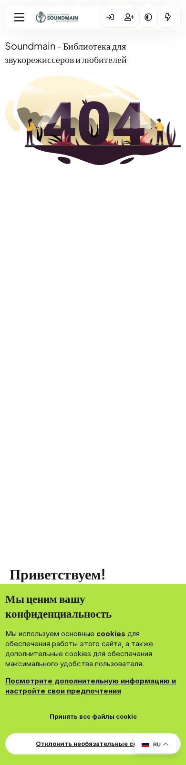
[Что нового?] (167, 17)
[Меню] (19, 17)
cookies (110, 633)
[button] (148, 17)
